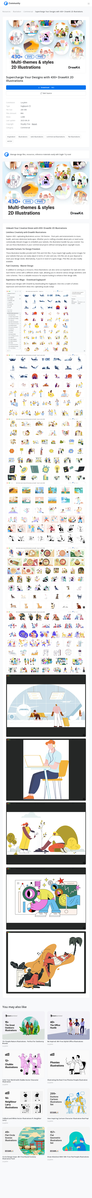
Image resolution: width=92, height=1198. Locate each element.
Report (34, 124)
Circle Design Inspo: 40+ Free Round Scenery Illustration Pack (19, 1158)
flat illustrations (74, 137)
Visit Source (47, 93)
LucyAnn (24, 102)
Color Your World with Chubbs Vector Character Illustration (20, 1081)
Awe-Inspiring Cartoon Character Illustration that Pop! (68, 1118)
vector (9, 141)
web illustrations (37, 137)
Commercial (28, 11)
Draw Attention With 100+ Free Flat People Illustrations (68, 1157)
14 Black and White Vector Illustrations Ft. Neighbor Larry (21, 1119)
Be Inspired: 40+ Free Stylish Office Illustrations (65, 1041)
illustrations (23, 137)
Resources (6, 11)
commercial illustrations (55, 137)
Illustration (17, 11)
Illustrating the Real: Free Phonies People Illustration (67, 1080)
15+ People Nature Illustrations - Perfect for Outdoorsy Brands (23, 1042)
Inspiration (11, 137)
